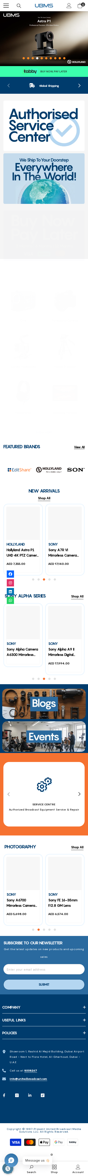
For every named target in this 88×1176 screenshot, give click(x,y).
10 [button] (64, 58)
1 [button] (24, 58)
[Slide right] (79, 85)
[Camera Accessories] (23, 347)
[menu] (6, 5)
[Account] (69, 5)
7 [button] (51, 58)
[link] (44, 86)
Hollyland (16, 544)
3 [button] (33, 58)
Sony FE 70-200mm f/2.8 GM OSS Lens (42, 906)
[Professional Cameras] (64, 301)
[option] (44, 38)
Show (7, 1168)
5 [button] (42, 58)
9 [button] (60, 58)
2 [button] (28, 58)
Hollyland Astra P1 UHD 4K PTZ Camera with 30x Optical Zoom (23, 553)
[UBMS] (44, 125)
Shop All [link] (79, 280)
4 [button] (37, 58)
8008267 (30, 1070)
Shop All (44, 498)
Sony (53, 544)
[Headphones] (23, 393)
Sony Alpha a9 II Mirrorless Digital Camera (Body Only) (64, 652)
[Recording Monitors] (64, 393)
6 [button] (46, 58)
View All (79, 447)
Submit (44, 984)
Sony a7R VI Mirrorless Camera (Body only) (62, 553)
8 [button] (55, 58)
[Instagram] (17, 1095)
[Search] (19, 6)
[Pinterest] (30, 1095)
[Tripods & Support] (64, 347)
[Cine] (23, 301)
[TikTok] (42, 1095)
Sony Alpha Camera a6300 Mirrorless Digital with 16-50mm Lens (22, 652)
